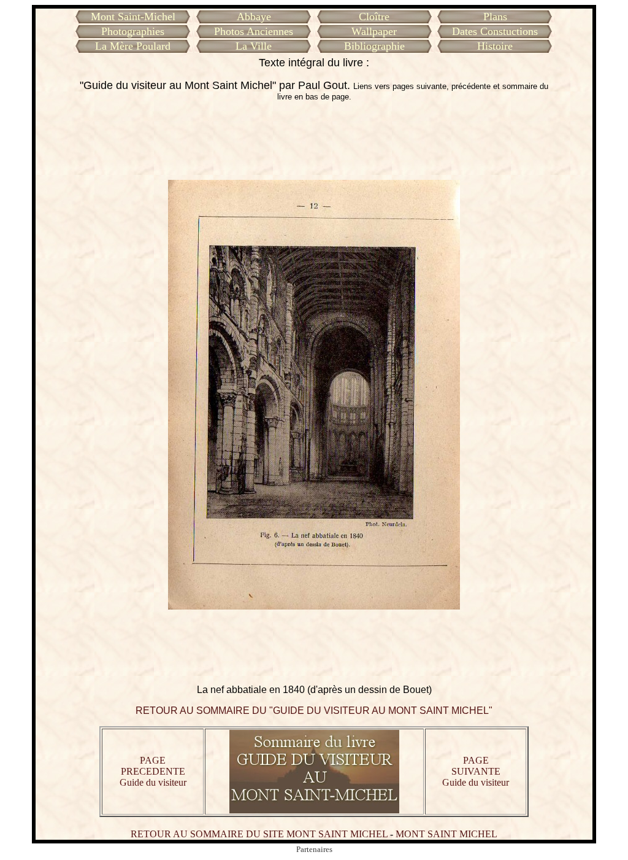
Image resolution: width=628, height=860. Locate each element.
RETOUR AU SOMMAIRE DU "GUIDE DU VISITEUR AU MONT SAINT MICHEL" (314, 710)
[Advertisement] (314, 140)
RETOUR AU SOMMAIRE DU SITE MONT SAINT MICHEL (259, 834)
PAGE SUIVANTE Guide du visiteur (475, 771)
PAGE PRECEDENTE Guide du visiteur (153, 771)
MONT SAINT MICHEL (446, 834)
